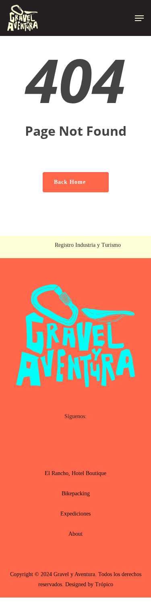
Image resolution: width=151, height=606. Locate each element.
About (75, 534)
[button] (139, 18)
